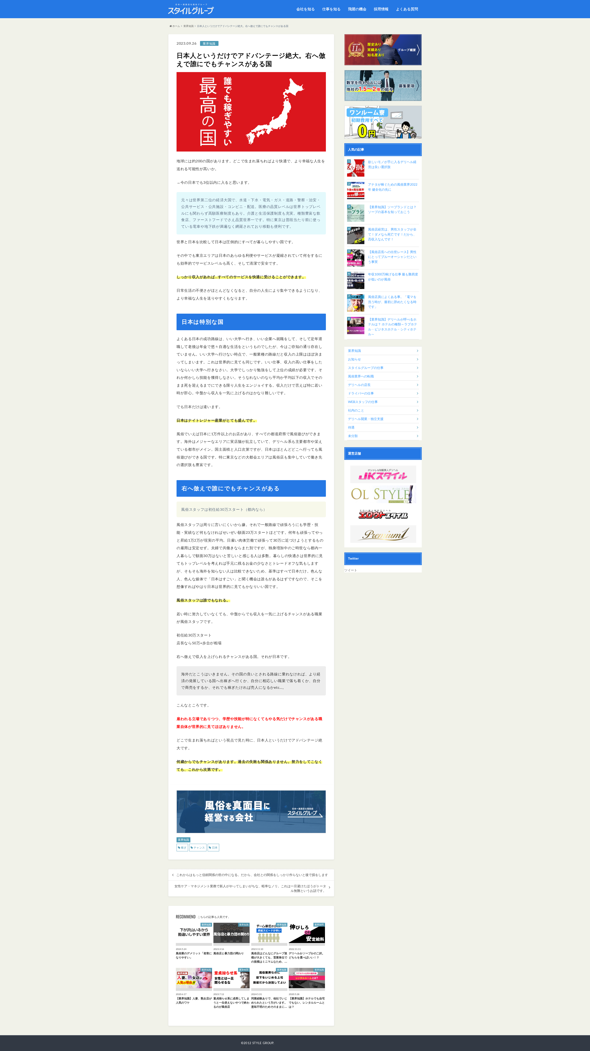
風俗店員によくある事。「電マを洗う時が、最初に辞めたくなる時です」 (392, 302)
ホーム (176, 25)
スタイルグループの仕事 (366, 368)
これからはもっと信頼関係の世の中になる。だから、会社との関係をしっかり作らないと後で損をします (252, 875)
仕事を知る (331, 9)
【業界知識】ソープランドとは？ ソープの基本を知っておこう (392, 209)
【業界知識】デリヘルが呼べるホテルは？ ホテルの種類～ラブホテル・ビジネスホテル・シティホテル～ (392, 326)
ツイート (350, 570)
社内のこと (356, 410)
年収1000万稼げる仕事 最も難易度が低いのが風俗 (393, 276)
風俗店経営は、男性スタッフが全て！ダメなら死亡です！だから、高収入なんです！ (392, 234)
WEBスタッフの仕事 (363, 402)
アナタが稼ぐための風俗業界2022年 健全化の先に (392, 186)
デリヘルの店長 (359, 385)
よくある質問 (407, 9)
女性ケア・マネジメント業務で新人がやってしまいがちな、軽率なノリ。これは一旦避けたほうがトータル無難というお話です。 (250, 888)
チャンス (199, 847)
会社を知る (305, 9)
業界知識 (188, 25)
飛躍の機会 (357, 9)
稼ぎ (184, 847)
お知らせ (354, 359)
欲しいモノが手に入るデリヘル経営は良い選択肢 (392, 164)
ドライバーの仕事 (361, 393)
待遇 (351, 427)
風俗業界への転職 (361, 376)
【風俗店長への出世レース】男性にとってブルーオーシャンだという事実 (392, 257)
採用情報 (381, 9)
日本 (215, 847)
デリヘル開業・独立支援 (366, 419)
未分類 (353, 436)
